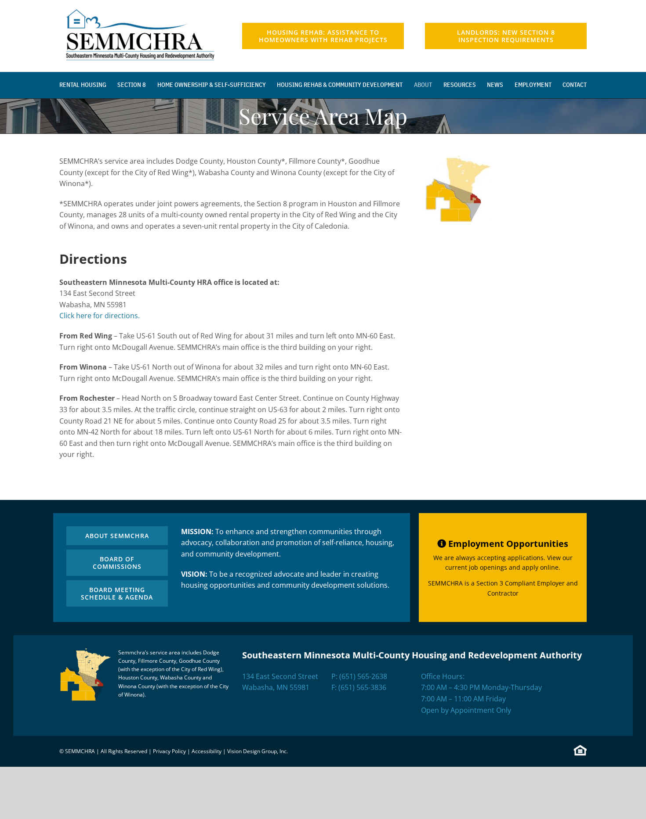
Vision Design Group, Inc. (257, 751)
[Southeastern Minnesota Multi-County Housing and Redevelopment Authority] (140, 8)
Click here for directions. (99, 315)
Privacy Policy (169, 751)
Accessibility (206, 751)
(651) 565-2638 (363, 676)
